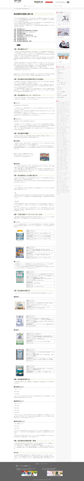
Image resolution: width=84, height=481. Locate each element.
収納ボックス (64, 134)
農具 (61, 169)
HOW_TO (59, 103)
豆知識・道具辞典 (18, 8)
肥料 (58, 167)
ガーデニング (62, 167)
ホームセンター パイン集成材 (61, 174)
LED (65, 120)
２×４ (59, 155)
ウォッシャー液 (60, 122)
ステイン (66, 155)
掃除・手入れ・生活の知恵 (62, 95)
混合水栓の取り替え (61, 37)
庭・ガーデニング (60, 78)
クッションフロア (67, 108)
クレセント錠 (59, 106)
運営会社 (37, 463)
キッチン (58, 76)
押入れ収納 (65, 139)
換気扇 (67, 186)
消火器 (68, 127)
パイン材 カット (60, 176)
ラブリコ (59, 162)
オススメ (67, 103)
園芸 (67, 167)
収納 (62, 160)
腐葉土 (64, 129)
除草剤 (62, 120)
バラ (65, 179)
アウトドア (59, 89)
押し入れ (59, 127)
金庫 (61, 129)
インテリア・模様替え (61, 91)
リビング (58, 74)
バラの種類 (59, 181)
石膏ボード (59, 146)
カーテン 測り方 (64, 188)
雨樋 (58, 113)
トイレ (59, 153)
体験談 (63, 103)
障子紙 (59, 108)
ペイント (63, 153)
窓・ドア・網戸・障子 (61, 84)
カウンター (59, 134)
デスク (59, 160)
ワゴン (63, 162)
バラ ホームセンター (60, 179)
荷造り (59, 193)
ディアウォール (63, 113)
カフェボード (59, 186)
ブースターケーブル (65, 146)
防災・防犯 (59, 93)
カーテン (59, 188)
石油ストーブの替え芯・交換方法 (63, 49)
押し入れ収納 (63, 127)
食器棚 (68, 115)
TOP (14, 8)
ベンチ (59, 120)
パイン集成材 (65, 169)
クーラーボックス (66, 122)
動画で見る (65, 148)
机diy (68, 141)
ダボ (63, 136)
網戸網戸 (67, 162)
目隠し (67, 153)
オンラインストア (49, 2)
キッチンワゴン (60, 141)
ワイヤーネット (60, 139)
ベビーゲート (59, 115)
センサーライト (65, 106)
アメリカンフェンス (65, 181)
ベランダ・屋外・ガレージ (62, 82)
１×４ (62, 155)
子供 (62, 108)
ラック (64, 115)
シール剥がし (59, 136)
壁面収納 (65, 141)
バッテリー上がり (60, 148)
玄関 (58, 80)
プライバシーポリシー (44, 463)
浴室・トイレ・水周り (61, 69)
